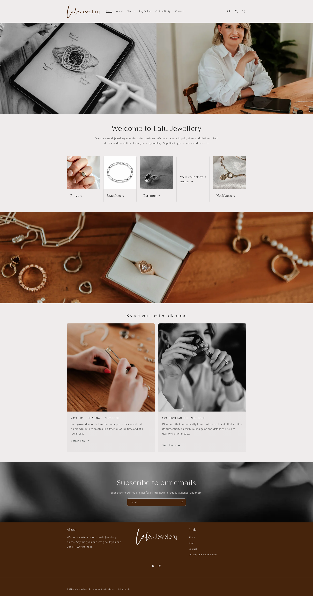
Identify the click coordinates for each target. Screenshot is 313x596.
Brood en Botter (108, 589)
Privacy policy (124, 589)
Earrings (149, 196)
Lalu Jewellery (81, 589)
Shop (191, 543)
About (192, 537)
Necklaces (224, 196)
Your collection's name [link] (193, 179)
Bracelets (114, 196)
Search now (78, 440)
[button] (131, 11)
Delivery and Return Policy (203, 554)
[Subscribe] (182, 502)
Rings (74, 196)
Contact (193, 549)
